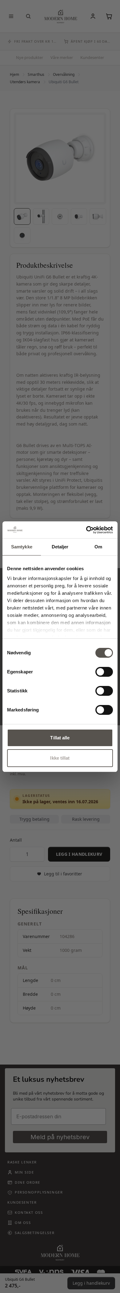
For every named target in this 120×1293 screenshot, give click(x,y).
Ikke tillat (60, 758)
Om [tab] (98, 546)
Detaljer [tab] (60, 546)
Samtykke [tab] (21, 546)
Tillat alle (60, 737)
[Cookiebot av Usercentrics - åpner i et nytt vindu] (86, 530)
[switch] (104, 672)
